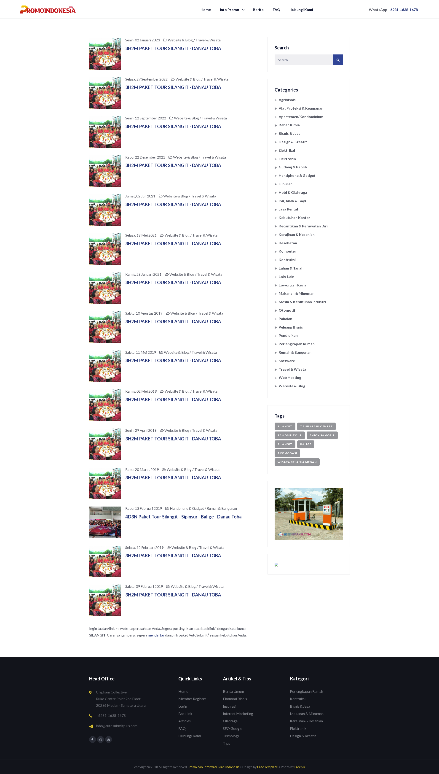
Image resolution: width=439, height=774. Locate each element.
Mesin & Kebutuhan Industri (302, 301)
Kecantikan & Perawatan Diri (303, 226)
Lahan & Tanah (291, 268)
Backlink (185, 713)
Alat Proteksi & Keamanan (301, 108)
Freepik (299, 767)
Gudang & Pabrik (293, 167)
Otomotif (287, 310)
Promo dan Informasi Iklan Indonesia (213, 767)
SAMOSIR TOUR (290, 435)
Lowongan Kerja (292, 285)
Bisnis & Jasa (289, 133)
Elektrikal (287, 150)
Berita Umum (233, 691)
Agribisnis (287, 99)
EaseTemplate (267, 767)
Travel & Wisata (292, 369)
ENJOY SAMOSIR (322, 435)
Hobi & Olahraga (293, 192)
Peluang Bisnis (291, 327)
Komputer (287, 251)
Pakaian (285, 318)
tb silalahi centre (316, 426)
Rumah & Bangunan (295, 352)
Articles (184, 721)
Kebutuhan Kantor (294, 217)
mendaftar (156, 635)
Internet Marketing (238, 713)
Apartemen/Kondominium (301, 116)
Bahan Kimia (289, 125)
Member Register (192, 698)
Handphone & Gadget (297, 175)
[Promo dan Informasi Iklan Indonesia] (48, 9)
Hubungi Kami (301, 9)
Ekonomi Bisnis (235, 698)
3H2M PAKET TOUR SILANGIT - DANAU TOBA (173, 48)
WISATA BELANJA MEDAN (297, 462)
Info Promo (230, 9)
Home (206, 9)
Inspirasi (229, 706)
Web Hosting (290, 377)
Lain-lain (286, 276)
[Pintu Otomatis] (276, 564)
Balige (305, 444)
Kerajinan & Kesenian (297, 234)
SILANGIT (285, 426)
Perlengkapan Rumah (297, 344)
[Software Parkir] (309, 513)
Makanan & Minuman (296, 293)
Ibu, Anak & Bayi (292, 201)
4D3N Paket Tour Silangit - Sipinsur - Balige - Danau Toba (183, 516)
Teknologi (231, 736)
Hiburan (285, 184)
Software (287, 361)
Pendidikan (288, 335)
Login (182, 706)
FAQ (276, 9)
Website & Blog (292, 386)
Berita (258, 9)
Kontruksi (287, 259)
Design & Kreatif (293, 142)
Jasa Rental (288, 209)
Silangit (285, 444)
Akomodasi (287, 453)
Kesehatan (288, 243)
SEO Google (232, 728)
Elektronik (287, 158)
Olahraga (230, 721)
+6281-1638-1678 (403, 9)
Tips (226, 743)
